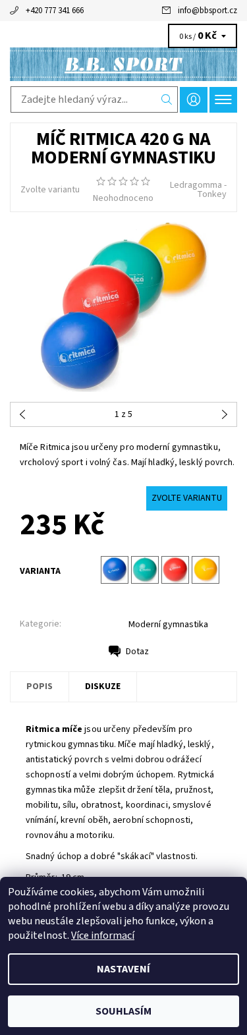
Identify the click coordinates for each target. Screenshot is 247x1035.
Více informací (102, 935)
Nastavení (123, 969)
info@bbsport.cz (207, 10)
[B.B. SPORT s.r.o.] (123, 64)
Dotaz (137, 651)
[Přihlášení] (193, 100)
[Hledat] (167, 99)
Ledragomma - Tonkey (198, 190)
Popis (39, 686)
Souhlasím (123, 1011)
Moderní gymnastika (168, 624)
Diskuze (103, 686)
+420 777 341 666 (55, 10)
